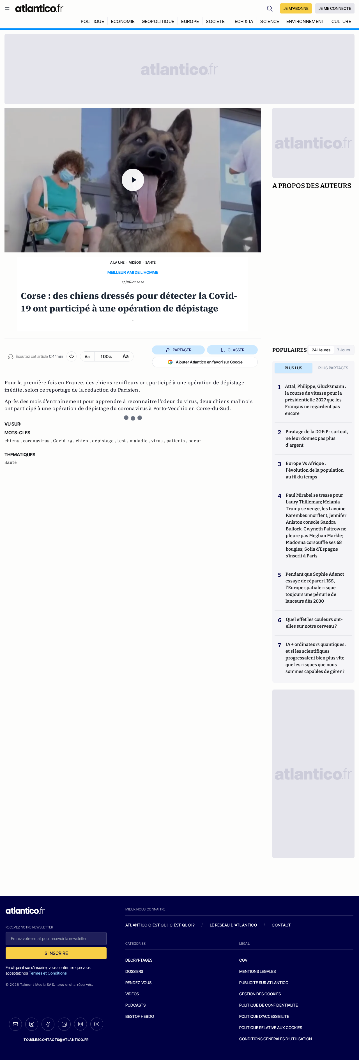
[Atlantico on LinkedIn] (64, 1024)
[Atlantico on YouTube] (96, 1024)
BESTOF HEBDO (139, 1016)
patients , (177, 441)
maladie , (140, 441)
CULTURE (341, 21)
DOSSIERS (134, 971)
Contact (281, 925)
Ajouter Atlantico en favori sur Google (209, 362)
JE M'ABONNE (296, 8)
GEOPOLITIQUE (158, 21)
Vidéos (135, 262)
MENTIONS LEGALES (257, 971)
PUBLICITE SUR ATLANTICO (263, 982)
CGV (243, 960)
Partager (182, 349)
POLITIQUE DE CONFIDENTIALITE (268, 1005)
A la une (117, 262)
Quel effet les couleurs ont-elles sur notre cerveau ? (314, 623)
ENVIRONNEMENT (305, 21)
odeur (194, 441)
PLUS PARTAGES (333, 367)
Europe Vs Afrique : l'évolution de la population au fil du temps (315, 470)
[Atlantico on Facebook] (48, 1024)
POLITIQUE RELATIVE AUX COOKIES (270, 1027)
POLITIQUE (92, 21)
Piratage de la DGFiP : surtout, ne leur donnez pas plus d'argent (317, 438)
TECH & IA (242, 21)
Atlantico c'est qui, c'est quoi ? (160, 925)
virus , (158, 441)
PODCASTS (135, 1005)
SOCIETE (215, 21)
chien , (84, 441)
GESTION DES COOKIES (260, 993)
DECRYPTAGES (138, 960)
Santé (150, 262)
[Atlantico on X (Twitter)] (31, 1024)
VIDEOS (132, 993)
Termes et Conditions (48, 973)
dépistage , (104, 441)
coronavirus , (38, 441)
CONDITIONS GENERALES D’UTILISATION (275, 1038)
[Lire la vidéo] (132, 180)
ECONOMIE (123, 21)
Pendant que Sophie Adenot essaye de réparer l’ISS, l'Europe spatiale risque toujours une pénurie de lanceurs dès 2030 (315, 587)
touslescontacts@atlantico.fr (56, 1040)
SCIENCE (269, 21)
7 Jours (343, 349)
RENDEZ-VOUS (138, 982)
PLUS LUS (293, 367)
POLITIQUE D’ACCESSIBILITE (264, 1016)
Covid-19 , (64, 441)
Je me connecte (335, 8)
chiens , (13, 441)
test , (123, 441)
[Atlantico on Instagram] (80, 1024)
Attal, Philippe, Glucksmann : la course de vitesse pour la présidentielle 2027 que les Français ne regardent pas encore (315, 400)
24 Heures (321, 349)
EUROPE (190, 21)
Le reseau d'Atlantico (233, 925)
